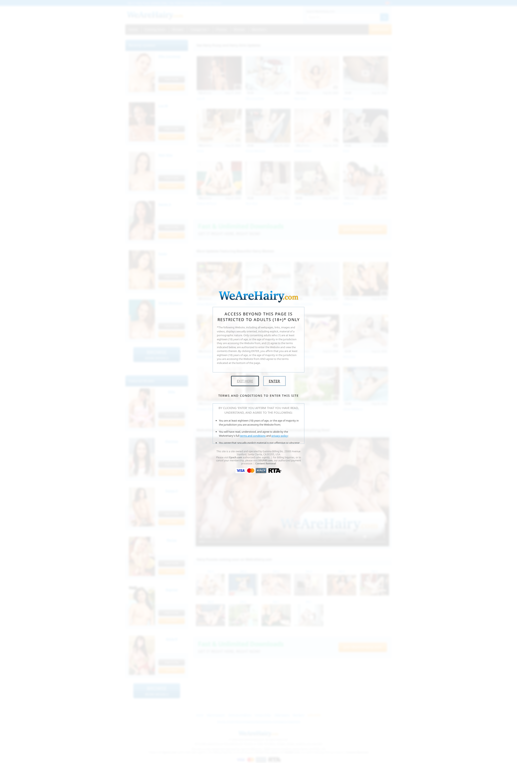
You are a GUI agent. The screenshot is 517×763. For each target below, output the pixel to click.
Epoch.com (235, 457)
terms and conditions (253, 436)
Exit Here (245, 381)
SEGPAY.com (265, 460)
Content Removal (265, 463)
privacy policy (279, 436)
